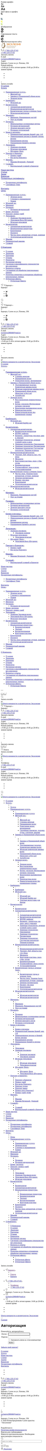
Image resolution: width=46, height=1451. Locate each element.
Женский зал (15, 94)
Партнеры (10, 256)
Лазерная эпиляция (18, 147)
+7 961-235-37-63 (11, 50)
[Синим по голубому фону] (1, 19)
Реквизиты (10, 260)
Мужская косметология (19, 113)
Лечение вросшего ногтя (20, 128)
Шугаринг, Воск (16, 151)
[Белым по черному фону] (1, 17)
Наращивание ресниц (19, 141)
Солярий (9, 164)
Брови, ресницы (12, 212)
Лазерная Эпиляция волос (20, 218)
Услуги (4, 88)
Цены (3, 191)
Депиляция (10, 145)
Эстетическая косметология (21, 237)
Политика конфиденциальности (14, 1430)
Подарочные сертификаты (12, 178)
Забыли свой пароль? (9, 1347)
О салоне (5, 86)
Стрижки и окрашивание (20, 199)
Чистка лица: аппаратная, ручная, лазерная (27, 235)
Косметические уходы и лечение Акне (25, 111)
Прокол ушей (15, 155)
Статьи (4, 172)
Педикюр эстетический (19, 130)
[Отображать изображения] (2, 29)
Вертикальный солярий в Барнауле (24, 166)
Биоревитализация (22, 627)
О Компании (6, 247)
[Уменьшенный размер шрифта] (2, 4)
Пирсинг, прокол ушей (15, 214)
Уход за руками (16, 120)
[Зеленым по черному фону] (1, 25)
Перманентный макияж (15, 241)
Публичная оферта (13, 279)
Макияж (9, 160)
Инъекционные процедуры (21, 229)
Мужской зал (15, 103)
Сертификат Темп (13, 185)
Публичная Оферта (18, 281)
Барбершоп (10, 100)
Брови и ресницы (13, 132)
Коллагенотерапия (22, 631)
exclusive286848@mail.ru (11, 59)
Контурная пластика (23, 633)
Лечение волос (16, 98)
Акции (3, 174)
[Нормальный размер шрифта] (2, 7)
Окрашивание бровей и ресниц (23, 143)
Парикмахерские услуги (16, 92)
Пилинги (14, 233)
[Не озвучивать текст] (2, 40)
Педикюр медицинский (19, 126)
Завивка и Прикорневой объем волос (25, 96)
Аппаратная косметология (20, 107)
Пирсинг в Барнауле (14, 153)
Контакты (5, 189)
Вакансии (5, 176)
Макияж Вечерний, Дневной (22, 162)
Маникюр (10, 115)
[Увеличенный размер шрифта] (3, 10)
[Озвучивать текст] (2, 37)
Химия (13, 201)
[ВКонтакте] (6, 291)
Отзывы (9, 258)
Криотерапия (15, 231)
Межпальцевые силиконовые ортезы (25, 124)
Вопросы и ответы (13, 268)
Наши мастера (7, 170)
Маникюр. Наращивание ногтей (23, 117)
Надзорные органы (13, 262)
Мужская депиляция (18, 149)
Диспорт (18, 629)
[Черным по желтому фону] (1, 22)
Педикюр (10, 122)
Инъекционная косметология (22, 109)
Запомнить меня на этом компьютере (25, 1340)
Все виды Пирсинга (18, 158)
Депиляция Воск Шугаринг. (21, 220)
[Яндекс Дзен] (6, 296)
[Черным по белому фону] (1, 14)
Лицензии (10, 253)
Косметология (11, 105)
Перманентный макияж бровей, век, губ (26, 134)
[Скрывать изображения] (2, 32)
